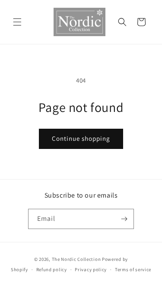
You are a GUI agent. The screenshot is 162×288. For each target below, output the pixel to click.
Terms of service (133, 269)
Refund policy (51, 269)
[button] (17, 21)
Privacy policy (91, 269)
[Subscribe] (123, 219)
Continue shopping (81, 138)
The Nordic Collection (76, 259)
